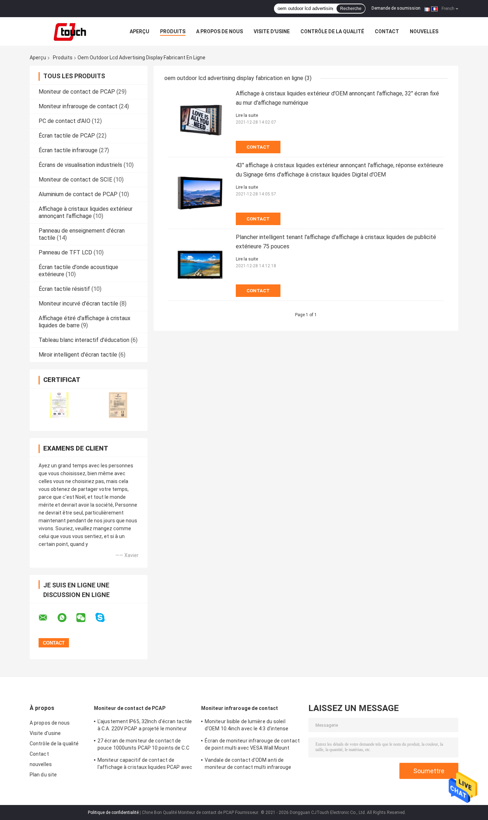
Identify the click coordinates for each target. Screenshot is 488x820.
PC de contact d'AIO (64, 121)
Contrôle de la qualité (332, 31)
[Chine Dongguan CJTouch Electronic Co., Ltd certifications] (59, 405)
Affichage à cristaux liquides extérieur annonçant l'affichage (86, 212)
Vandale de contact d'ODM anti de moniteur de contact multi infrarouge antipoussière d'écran (248, 764)
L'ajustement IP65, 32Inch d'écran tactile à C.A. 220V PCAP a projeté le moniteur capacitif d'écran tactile (145, 726)
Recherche (351, 8)
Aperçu (139, 31)
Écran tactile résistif (64, 288)
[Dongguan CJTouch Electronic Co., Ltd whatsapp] (66, 618)
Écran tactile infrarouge (68, 150)
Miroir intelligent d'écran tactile (78, 354)
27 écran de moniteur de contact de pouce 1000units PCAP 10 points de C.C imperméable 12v (143, 745)
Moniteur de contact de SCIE (75, 179)
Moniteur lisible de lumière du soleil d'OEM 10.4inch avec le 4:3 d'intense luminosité (247, 726)
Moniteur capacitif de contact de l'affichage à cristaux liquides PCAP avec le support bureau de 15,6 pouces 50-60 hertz (145, 764)
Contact (387, 31)
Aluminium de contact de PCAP (78, 194)
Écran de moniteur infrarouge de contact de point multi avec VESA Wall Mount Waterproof (252, 745)
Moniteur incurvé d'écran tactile (78, 303)
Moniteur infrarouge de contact (78, 106)
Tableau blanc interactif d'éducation (84, 340)
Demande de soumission (396, 8)
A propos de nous (219, 31)
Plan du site (43, 774)
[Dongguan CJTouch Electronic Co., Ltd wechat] (85, 618)
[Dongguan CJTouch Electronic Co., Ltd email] (47, 618)
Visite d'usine (272, 31)
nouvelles (424, 31)
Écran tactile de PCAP (67, 135)
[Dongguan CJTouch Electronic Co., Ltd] (69, 31)
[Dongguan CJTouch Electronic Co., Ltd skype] (104, 618)
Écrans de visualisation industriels (80, 164)
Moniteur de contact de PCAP (77, 91)
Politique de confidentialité (113, 812)
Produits (172, 31)
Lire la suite (247, 115)
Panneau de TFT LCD (65, 252)
